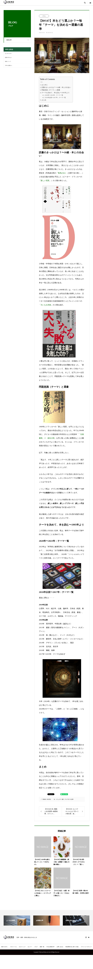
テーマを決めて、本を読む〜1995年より (55, 93)
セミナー (30, 946)
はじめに (45, 85)
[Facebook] (88, 937)
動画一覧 (42, 946)
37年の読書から (8, 65)
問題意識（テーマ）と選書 (51, 90)
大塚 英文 (48, 799)
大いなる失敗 (46, 305)
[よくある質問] (17, 925)
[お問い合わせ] (76, 925)
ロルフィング (22, 946)
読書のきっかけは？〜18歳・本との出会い (56, 87)
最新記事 (9, 40)
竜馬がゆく (62, 173)
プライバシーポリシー (86, 946)
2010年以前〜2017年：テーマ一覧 (55, 97)
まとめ (44, 100)
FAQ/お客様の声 (50, 946)
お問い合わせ (60, 946)
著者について (8, 61)
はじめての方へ (8, 53)
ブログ (36, 946)
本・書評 (61, 799)
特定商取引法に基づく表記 (72, 946)
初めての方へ (4, 946)
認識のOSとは (8, 57)
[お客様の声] (46, 925)
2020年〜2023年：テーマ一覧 (54, 95)
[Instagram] (86, 937)
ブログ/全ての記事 (68, 799)
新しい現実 (45, 180)
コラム (44, 16)
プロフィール (13, 946)
